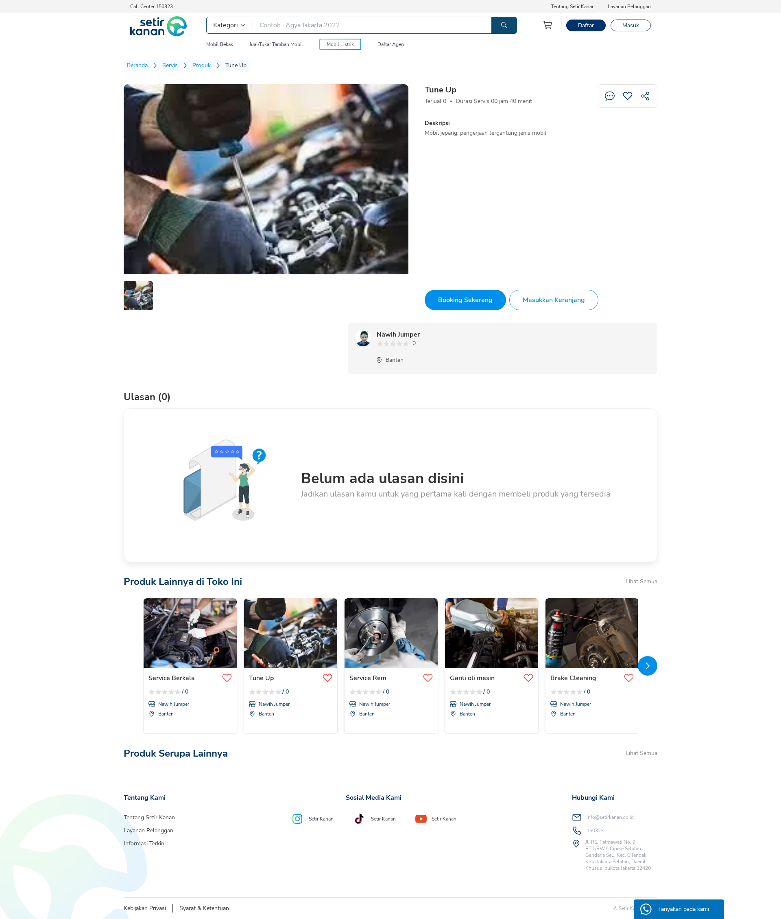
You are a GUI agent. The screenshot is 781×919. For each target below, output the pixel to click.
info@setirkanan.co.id (610, 817)
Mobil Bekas (219, 44)
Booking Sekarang (465, 299)
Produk (201, 65)
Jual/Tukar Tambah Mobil (276, 44)
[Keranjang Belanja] (548, 25)
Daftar (586, 25)
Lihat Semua (641, 581)
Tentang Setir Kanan (573, 6)
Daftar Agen (390, 44)
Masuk (630, 25)
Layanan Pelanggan (629, 6)
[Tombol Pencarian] (504, 25)
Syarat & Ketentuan (204, 908)
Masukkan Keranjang (554, 299)
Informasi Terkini (145, 843)
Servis (170, 65)
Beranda (137, 65)
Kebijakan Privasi (145, 908)
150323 (595, 830)
